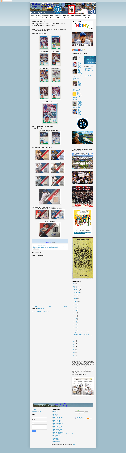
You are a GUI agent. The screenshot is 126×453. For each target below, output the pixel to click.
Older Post (65, 306)
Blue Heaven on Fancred (57, 418)
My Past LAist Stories (57, 439)
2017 (74, 340)
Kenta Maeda (49, 247)
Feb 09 (76, 321)
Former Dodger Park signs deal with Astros (76, 90)
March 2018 (76, 301)
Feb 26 (76, 307)
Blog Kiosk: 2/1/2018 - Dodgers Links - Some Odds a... (84, 335)
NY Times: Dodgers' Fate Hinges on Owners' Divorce (89, 73)
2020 (74, 283)
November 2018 (77, 289)
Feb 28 (76, 304)
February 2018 (76, 303)
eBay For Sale (55, 436)
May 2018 (75, 298)
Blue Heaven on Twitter (57, 429)
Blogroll (84, 15)
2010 (74, 350)
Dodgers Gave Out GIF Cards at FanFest (81, 334)
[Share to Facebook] (37, 249)
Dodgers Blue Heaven (48, 242)
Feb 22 (76, 310)
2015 (74, 343)
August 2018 (76, 293)
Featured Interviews (68, 17)
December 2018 (77, 287)
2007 (74, 355)
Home (32, 15)
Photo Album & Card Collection (58, 432)
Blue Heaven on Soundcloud (58, 424)
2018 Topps (40, 246)
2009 (74, 352)
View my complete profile (36, 411)
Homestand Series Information (37, 17)
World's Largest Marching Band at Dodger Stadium (79, 65)
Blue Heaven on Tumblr (57, 426)
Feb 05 (76, 327)
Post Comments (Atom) (41, 308)
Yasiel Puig (57, 247)
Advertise (89, 15)
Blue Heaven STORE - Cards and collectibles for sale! (63, 433)
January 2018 (76, 338)
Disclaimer (90, 17)
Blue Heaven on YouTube (58, 430)
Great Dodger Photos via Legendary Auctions (80, 58)
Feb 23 (76, 309)
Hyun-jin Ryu (39, 247)
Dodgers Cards (66, 15)
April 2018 (76, 300)
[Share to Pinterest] (38, 249)
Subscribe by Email (56, 441)
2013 (74, 346)
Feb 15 (76, 315)
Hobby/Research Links (76, 15)
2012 (74, 347)
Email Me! (55, 412)
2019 (74, 284)
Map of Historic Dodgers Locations (59, 415)
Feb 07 (76, 324)
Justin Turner (44, 247)
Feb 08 (76, 322)
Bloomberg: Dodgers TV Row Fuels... (89, 69)
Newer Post (34, 306)
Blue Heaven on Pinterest (58, 423)
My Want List (55, 414)
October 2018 (76, 290)
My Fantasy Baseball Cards (80, 17)
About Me (38, 15)
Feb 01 (76, 330)
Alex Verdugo (50, 246)
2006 (74, 357)
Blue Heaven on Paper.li (57, 421)
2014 (74, 344)
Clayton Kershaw (59, 246)
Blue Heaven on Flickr (57, 420)
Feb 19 (76, 313)
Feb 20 (76, 312)
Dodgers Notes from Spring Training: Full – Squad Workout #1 (77, 95)
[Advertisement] (50, 295)
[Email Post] (33, 246)
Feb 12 (76, 319)
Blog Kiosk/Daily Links (50, 17)
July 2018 (75, 295)
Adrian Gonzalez (45, 246)
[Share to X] (35, 249)
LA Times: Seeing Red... (89, 70)
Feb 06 (76, 325)
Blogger (73, 444)
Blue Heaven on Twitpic (57, 427)
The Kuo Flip (75, 99)
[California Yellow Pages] (89, 418)
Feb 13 (76, 318)
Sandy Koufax (53, 247)
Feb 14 (76, 316)
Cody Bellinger (64, 246)
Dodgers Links (58, 15)
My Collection (59, 17)
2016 (74, 341)
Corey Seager (35, 247)
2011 (74, 349)
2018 (74, 286)
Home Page (55, 411)
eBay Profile (55, 438)
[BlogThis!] (34, 249)
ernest (34, 409)
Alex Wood (54, 246)
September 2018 (77, 292)
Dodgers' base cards (46, 28)
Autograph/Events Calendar (47, 15)
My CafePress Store (57, 435)
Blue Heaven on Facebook (58, 417)
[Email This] (33, 249)
